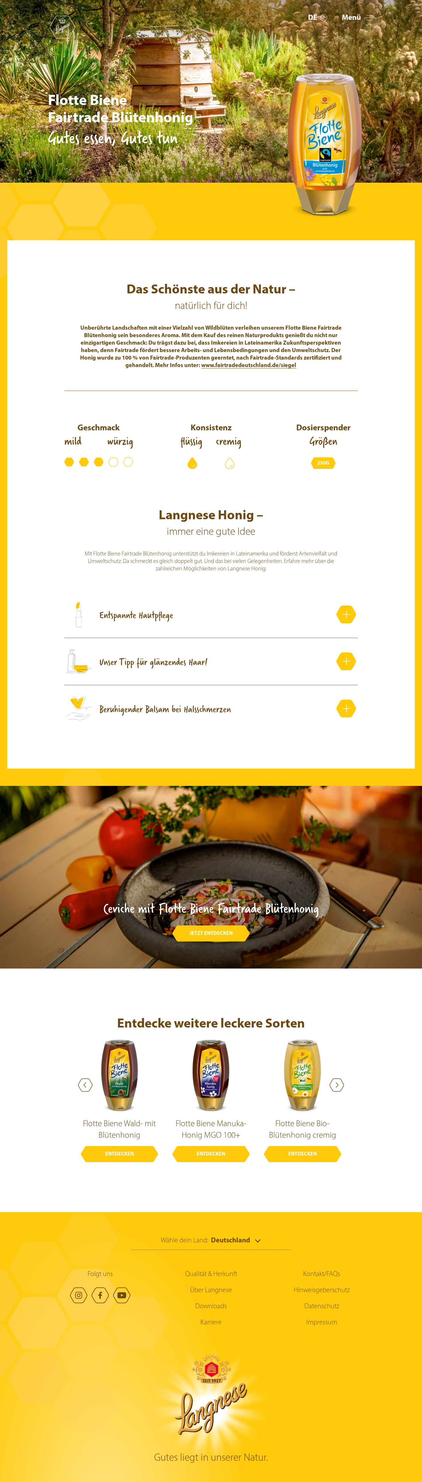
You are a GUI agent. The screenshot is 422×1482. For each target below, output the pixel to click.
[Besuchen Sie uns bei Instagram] (79, 1295)
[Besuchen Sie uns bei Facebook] (100, 1295)
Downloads (211, 1306)
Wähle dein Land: (184, 1240)
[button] (317, 18)
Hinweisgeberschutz (322, 1290)
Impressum (321, 1322)
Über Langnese (211, 1290)
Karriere (211, 1322)
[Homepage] (62, 27)
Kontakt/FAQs (321, 1274)
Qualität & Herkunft (211, 1274)
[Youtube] (122, 1295)
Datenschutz (321, 1306)
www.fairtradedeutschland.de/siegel (248, 365)
